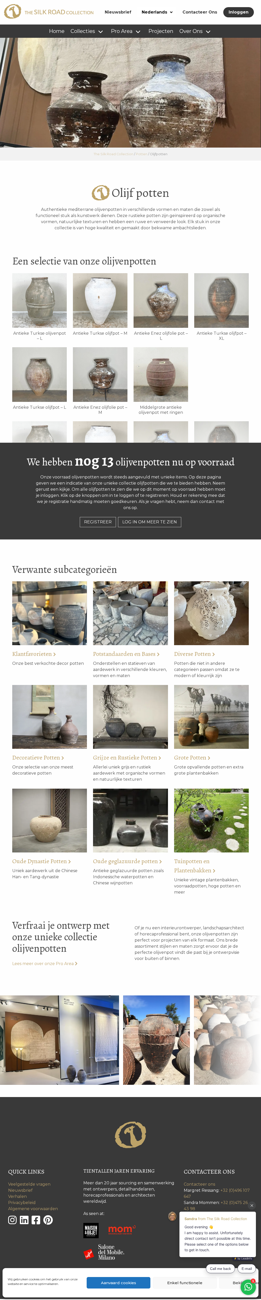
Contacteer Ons (199, 12)
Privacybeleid (22, 1202)
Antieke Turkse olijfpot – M (100, 333)
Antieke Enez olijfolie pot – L (161, 336)
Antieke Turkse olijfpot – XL (221, 336)
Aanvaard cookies (118, 1282)
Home (56, 31)
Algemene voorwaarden (33, 1208)
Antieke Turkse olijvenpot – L (39, 336)
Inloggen (239, 12)
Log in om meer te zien (149, 522)
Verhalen (17, 1196)
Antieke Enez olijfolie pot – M (100, 410)
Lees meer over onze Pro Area (43, 963)
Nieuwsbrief (118, 12)
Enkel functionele (184, 1282)
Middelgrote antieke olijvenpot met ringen (161, 410)
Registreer (98, 522)
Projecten (160, 31)
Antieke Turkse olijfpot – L (39, 407)
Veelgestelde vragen (29, 1184)
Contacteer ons (199, 1184)
